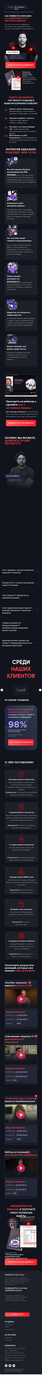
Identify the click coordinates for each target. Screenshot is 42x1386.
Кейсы (7, 1338)
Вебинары (8, 1349)
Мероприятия (9, 1341)
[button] (21, 1010)
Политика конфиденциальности (14, 1380)
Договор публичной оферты (13, 1382)
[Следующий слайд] (40, 695)
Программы (9, 1336)
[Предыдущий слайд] (2, 695)
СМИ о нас (8, 1351)
